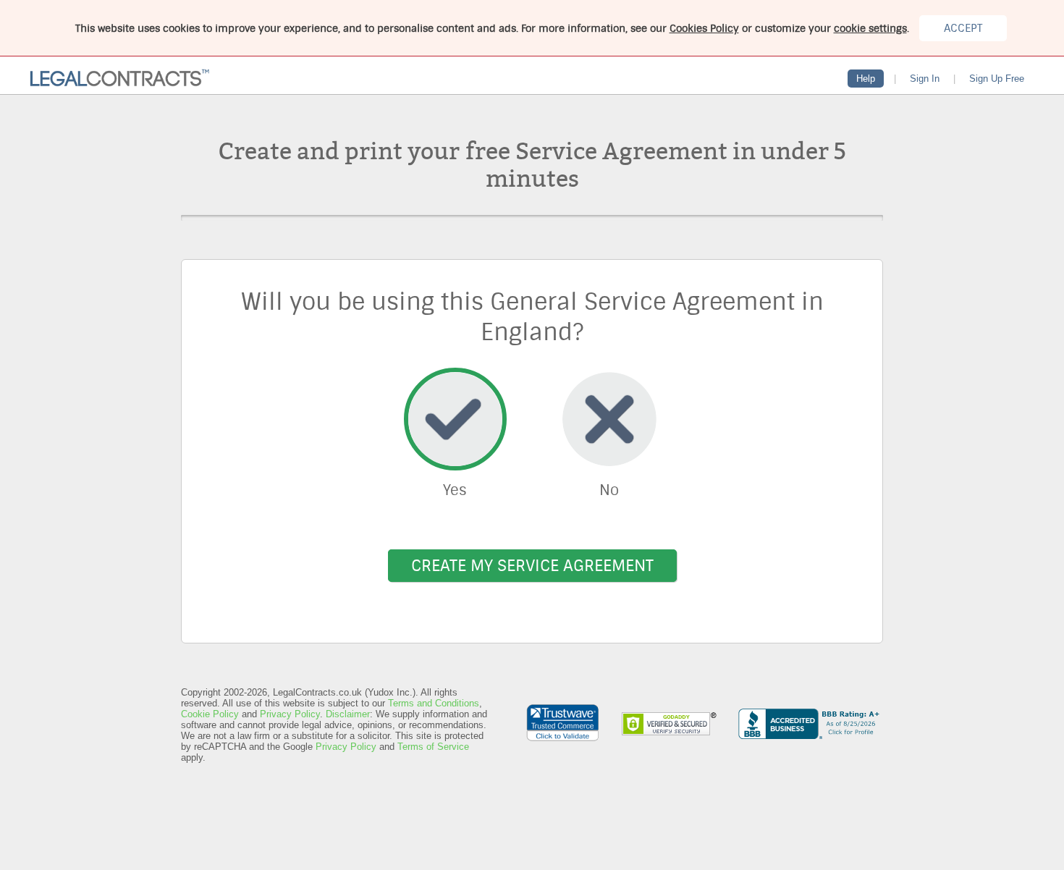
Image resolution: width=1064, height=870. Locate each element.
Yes (455, 490)
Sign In (925, 78)
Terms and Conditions (433, 703)
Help (865, 78)
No (609, 490)
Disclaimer (348, 714)
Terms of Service (433, 746)
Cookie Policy (210, 714)
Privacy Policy (290, 714)
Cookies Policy (704, 28)
